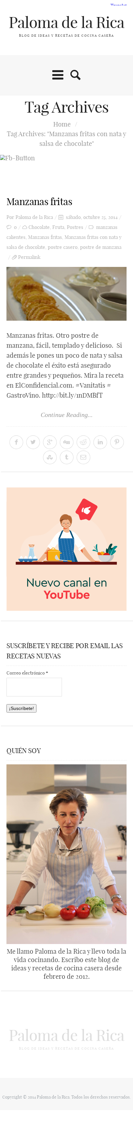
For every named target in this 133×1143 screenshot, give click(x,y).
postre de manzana (100, 247)
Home (62, 124)
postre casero (62, 247)
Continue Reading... (67, 414)
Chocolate (39, 227)
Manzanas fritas (39, 201)
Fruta (58, 227)
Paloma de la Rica (66, 22)
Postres (75, 227)
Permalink (29, 257)
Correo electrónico (27, 673)
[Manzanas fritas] (66, 294)
